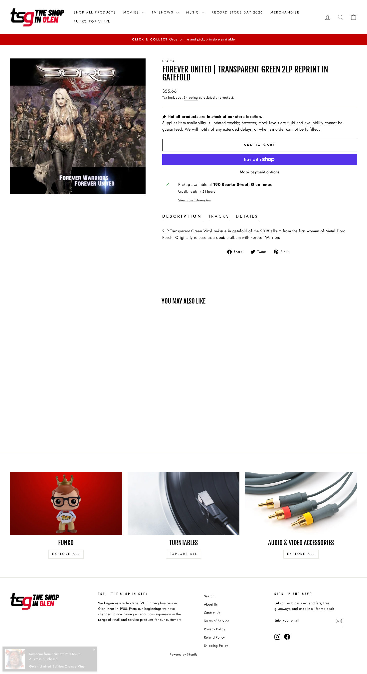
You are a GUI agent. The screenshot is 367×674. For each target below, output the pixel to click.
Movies (132, 12)
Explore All (66, 554)
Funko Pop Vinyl (92, 21)
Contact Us (212, 612)
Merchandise (285, 12)
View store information (194, 200)
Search (209, 596)
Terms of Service (216, 620)
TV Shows (163, 12)
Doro (168, 60)
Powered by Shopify (183, 654)
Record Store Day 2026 (237, 12)
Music (193, 12)
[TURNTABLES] (184, 503)
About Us (211, 604)
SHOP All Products (95, 12)
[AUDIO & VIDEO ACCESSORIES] (301, 503)
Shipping (191, 97)
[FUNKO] (66, 503)
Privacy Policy (214, 629)
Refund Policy (214, 637)
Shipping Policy (216, 645)
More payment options (259, 172)
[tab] (182, 217)
